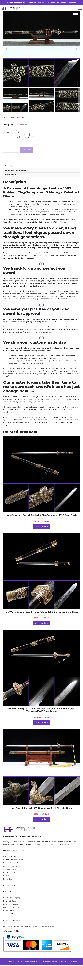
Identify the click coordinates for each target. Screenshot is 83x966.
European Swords (10, 866)
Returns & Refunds (10, 901)
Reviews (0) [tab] (10, 175)
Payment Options (10, 904)
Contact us (72, 253)
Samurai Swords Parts (12, 863)
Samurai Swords (9, 856)
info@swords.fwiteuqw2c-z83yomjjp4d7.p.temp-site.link (33, 926)
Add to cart (26, 150)
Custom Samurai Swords (13, 860)
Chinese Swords (9, 869)
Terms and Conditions (12, 914)
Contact (6, 894)
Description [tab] (10, 166)
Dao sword (20, 253)
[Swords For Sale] (11, 8)
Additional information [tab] (15, 170)
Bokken (6, 876)
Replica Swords (9, 873)
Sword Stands (8, 879)
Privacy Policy (8, 911)
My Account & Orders (11, 907)
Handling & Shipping (11, 898)
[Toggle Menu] (80, 8)
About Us (7, 891)
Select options (41, 526)
